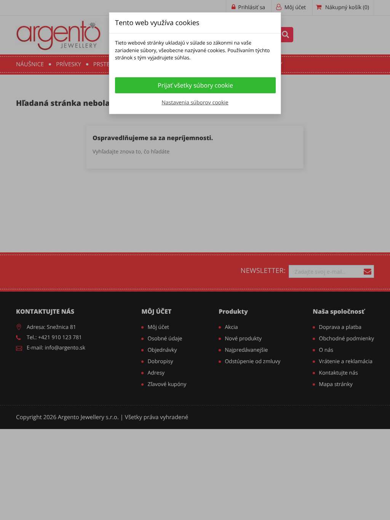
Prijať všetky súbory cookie (195, 85)
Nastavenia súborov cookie (194, 102)
